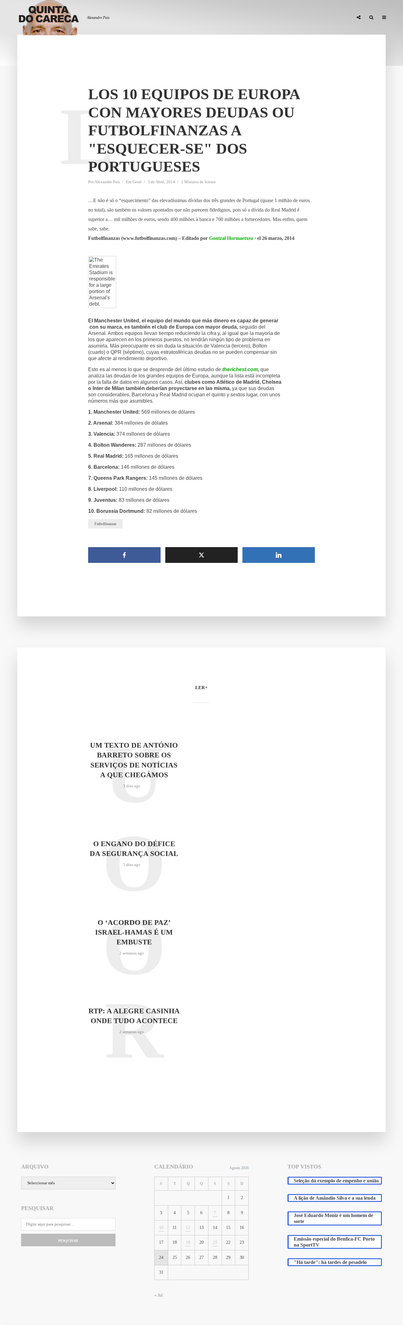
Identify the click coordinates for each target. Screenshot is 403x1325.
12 (188, 1227)
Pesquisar (68, 1241)
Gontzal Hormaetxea (231, 238)
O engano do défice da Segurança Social (134, 849)
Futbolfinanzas (105, 524)
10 (161, 1227)
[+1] (69, 115)
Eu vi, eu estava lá (330, 18)
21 (215, 1242)
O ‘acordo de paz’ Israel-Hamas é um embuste (134, 932)
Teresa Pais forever (284, 18)
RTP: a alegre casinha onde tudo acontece (134, 1016)
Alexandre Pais (107, 181)
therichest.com (240, 369)
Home (198, 18)
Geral (137, 181)
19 (188, 1242)
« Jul (158, 1295)
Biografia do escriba (234, 18)
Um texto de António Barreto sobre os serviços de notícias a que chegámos (134, 760)
